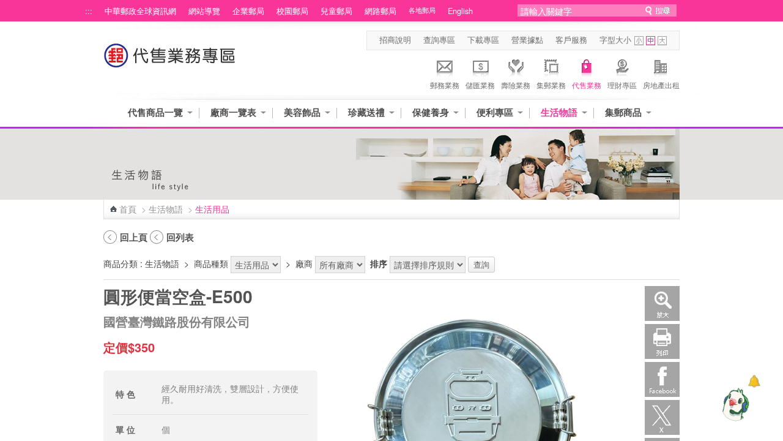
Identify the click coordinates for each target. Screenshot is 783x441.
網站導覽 (204, 11)
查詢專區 (439, 39)
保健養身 (430, 112)
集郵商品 (623, 112)
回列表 (180, 237)
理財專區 (622, 85)
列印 (662, 341)
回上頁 (133, 237)
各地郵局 (422, 10)
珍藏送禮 (366, 112)
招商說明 (395, 39)
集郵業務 (551, 85)
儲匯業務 (480, 85)
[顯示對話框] (754, 381)
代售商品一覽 (155, 112)
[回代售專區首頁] (170, 61)
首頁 (127, 209)
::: (88, 11)
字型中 (650, 40)
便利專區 (495, 112)
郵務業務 (444, 85)
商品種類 (211, 263)
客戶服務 (571, 39)
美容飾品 (302, 112)
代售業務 (586, 85)
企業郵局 (248, 11)
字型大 (662, 40)
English (460, 11)
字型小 (639, 40)
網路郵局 (380, 11)
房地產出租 (661, 85)
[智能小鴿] (734, 404)
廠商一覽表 (233, 112)
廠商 (304, 263)
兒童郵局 (336, 11)
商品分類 (120, 263)
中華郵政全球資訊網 (140, 11)
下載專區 (483, 39)
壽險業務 (515, 85)
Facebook (662, 379)
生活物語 (559, 112)
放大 (662, 303)
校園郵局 (292, 11)
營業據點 (527, 39)
